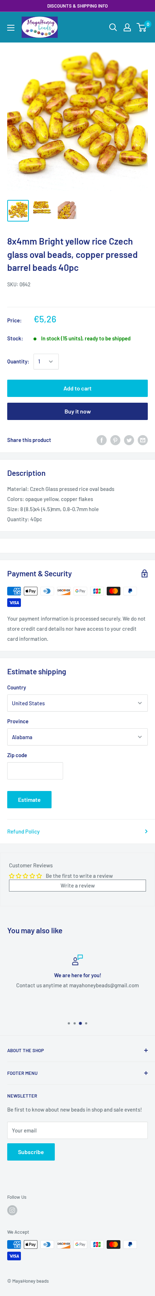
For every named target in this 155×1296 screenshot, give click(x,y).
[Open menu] (10, 28)
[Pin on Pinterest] (115, 439)
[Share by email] (143, 439)
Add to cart (77, 388)
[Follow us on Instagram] (12, 1210)
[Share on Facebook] (102, 439)
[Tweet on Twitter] (129, 439)
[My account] (127, 27)
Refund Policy (23, 831)
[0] (141, 27)
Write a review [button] (78, 885)
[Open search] (113, 27)
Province (17, 721)
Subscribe (31, 1151)
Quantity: (18, 361)
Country (16, 687)
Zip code (17, 755)
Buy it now (78, 411)
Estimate (29, 799)
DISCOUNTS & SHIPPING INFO (77, 6)
